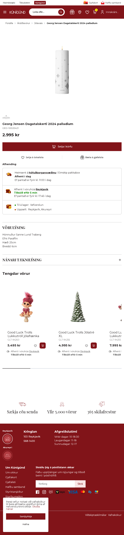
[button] (5, 12)
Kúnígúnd (40, 2)
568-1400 (29, 441)
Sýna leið (29, 445)
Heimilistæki (9, 2)
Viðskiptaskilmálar (96, 515)
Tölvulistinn (24, 2)
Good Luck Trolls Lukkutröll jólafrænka (23, 334)
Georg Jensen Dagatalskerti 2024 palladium (72, 23)
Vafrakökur (115, 515)
